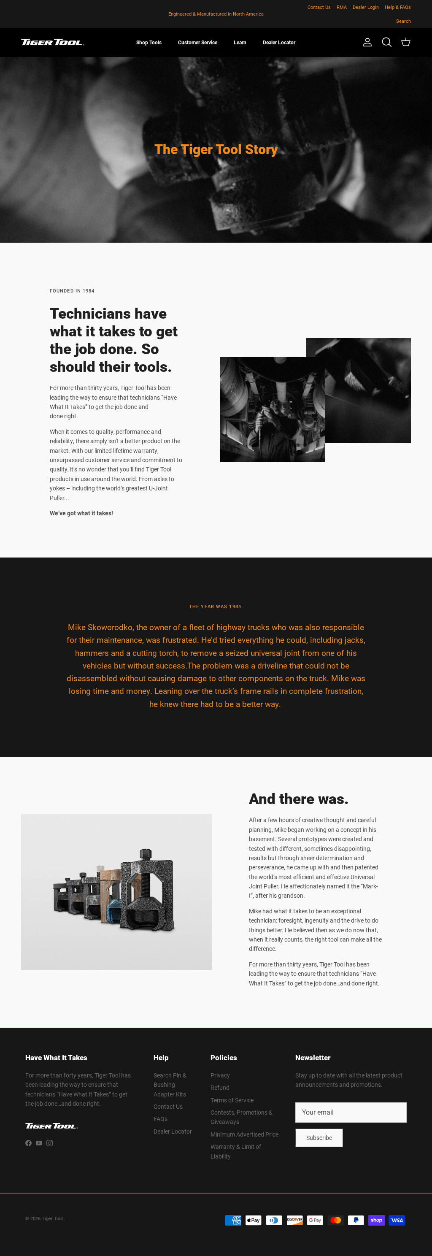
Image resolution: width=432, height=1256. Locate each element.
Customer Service (197, 42)
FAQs (160, 1119)
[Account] (366, 42)
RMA (342, 7)
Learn (240, 42)
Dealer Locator (279, 42)
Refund (220, 1087)
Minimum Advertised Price (244, 1134)
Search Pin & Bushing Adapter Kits (170, 1084)
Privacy (220, 1075)
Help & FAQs (398, 7)
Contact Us (319, 7)
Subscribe (319, 1138)
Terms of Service (232, 1100)
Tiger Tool (53, 1218)
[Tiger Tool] (52, 42)
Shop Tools (149, 42)
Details (253, 14)
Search (403, 21)
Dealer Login (366, 7)
